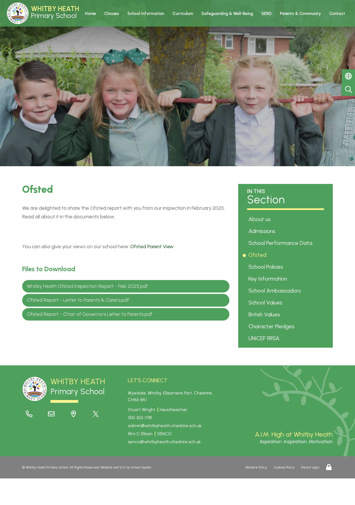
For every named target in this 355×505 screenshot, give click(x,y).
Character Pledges (272, 326)
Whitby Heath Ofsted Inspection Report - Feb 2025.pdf (87, 286)
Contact (337, 13)
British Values (265, 314)
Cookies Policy (284, 467)
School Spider (141, 467)
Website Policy (256, 467)
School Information (145, 13)
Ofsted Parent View (152, 246)
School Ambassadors (275, 290)
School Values (266, 302)
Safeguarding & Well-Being (227, 13)
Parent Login (310, 467)
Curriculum (183, 13)
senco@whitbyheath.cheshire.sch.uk (164, 441)
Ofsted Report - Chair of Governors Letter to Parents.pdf (89, 314)
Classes (111, 13)
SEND (266, 13)
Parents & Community (300, 13)
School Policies (266, 266)
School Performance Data (281, 243)
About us (260, 219)
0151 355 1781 (140, 417)
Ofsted (258, 255)
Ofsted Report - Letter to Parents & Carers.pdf (78, 300)
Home (90, 13)
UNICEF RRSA (265, 338)
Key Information (268, 278)
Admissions (262, 231)
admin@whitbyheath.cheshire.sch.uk (165, 425)
